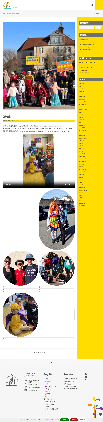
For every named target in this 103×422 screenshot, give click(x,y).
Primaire (47, 383)
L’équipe (47, 388)
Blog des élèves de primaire (52, 408)
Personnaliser (83, 419)
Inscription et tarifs (50, 390)
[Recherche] (91, 5)
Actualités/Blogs (48, 399)
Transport (47, 391)
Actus (51, 362)
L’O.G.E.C (47, 394)
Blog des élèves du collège (51, 409)
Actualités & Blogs (10, 13)
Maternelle (47, 381)
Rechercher (98, 27)
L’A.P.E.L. (47, 393)
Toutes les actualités (50, 401)
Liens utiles (47, 396)
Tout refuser (74, 419)
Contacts (46, 398)
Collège (47, 384)
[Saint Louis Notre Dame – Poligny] (11, 4)
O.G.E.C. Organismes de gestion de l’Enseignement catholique (70, 388)
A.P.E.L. (47, 411)
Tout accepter (65, 419)
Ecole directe (67, 384)
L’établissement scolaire (50, 386)
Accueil (4, 13)
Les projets (47, 403)
